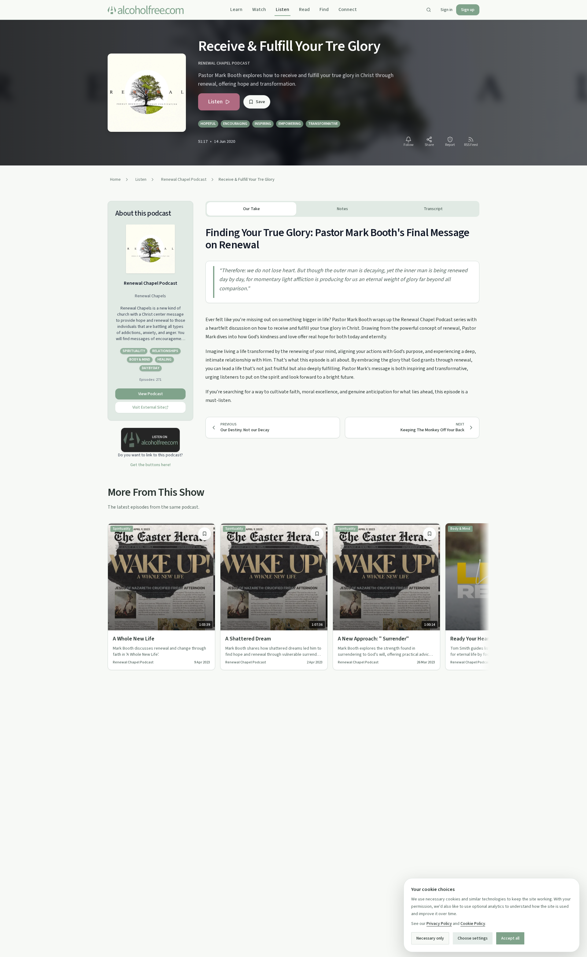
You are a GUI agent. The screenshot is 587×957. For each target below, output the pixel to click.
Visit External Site (148, 407)
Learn (236, 9)
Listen (282, 9)
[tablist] (342, 209)
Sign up (467, 10)
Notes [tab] (342, 209)
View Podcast (150, 394)
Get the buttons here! (150, 465)
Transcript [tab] (433, 209)
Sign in (446, 10)
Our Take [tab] (251, 209)
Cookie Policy (472, 924)
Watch (259, 9)
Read (304, 9)
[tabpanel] (342, 311)
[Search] (428, 10)
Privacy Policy (439, 924)
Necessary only (430, 938)
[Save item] (204, 533)
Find (324, 9)
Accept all (510, 938)
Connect (347, 9)
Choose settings (473, 938)
